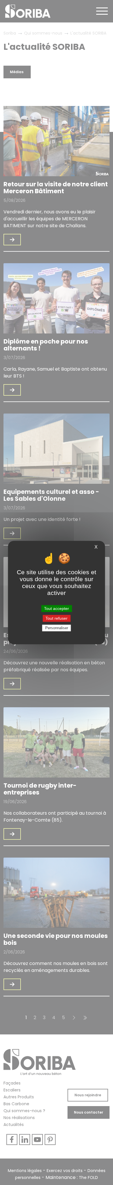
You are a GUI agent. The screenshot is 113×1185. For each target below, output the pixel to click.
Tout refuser (56, 618)
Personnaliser (56, 628)
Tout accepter (56, 608)
